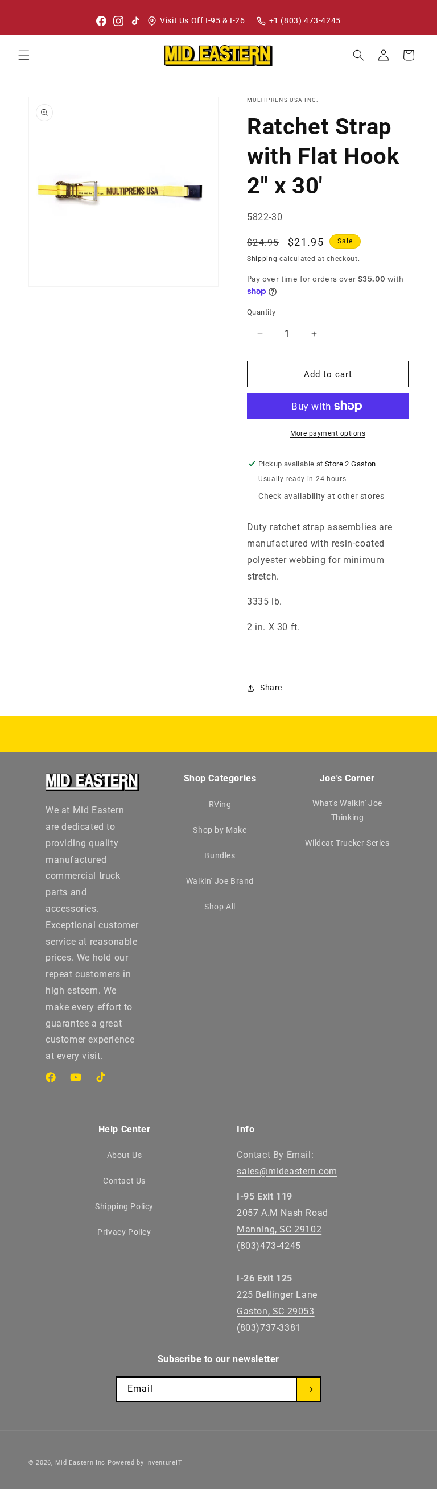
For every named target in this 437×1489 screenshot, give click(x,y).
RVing (220, 804)
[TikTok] (135, 21)
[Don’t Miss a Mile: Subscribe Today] (308, 1389)
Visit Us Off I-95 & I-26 (202, 20)
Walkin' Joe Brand (220, 881)
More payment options (327, 433)
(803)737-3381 (269, 1327)
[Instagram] (118, 21)
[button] (23, 55)
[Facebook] (101, 21)
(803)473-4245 (269, 1245)
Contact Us (124, 1180)
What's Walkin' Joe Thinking (347, 810)
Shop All (220, 906)
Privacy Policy (124, 1231)
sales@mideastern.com (287, 1171)
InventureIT (164, 1462)
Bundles (219, 855)
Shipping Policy (124, 1206)
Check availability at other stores (321, 496)
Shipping (262, 259)
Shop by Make (219, 829)
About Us (124, 1155)
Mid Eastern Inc (80, 1462)
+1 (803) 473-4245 (305, 20)
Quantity (261, 312)
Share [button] (271, 687)
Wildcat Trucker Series (347, 842)
